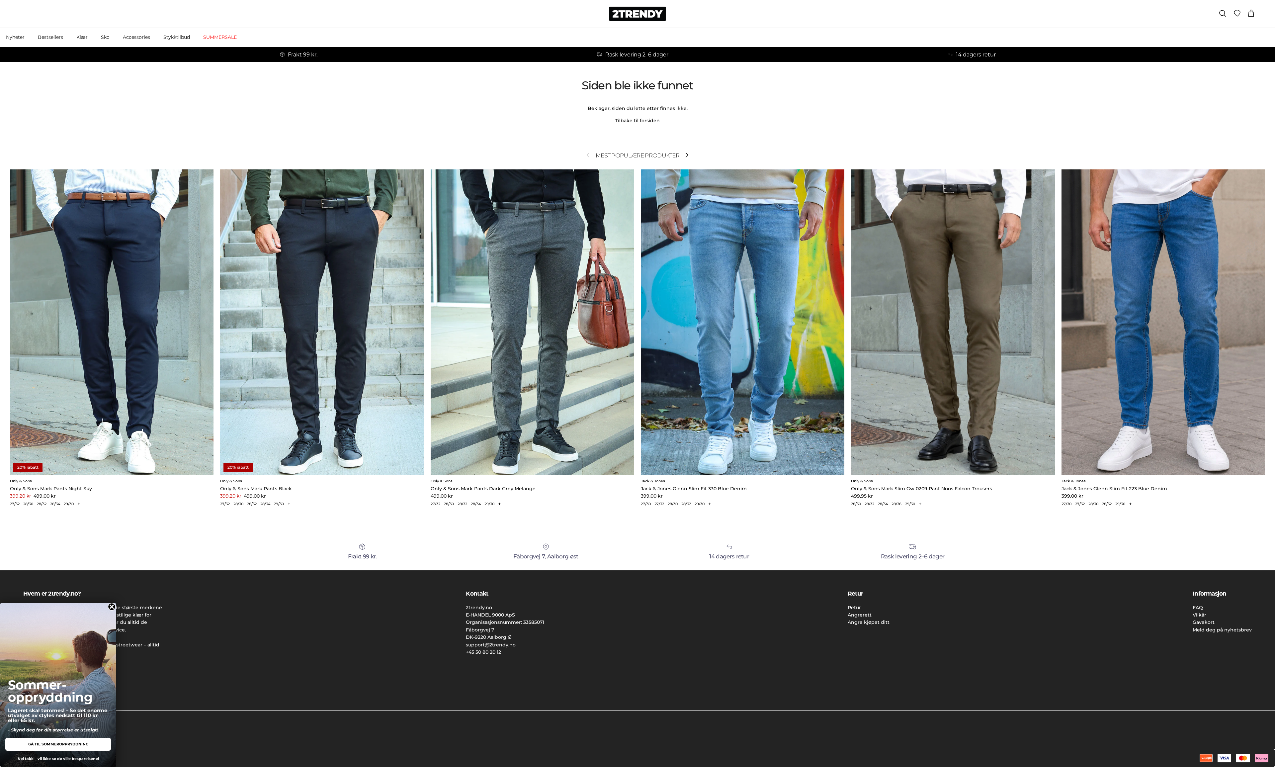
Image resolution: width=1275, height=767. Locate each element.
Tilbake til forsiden (637, 121)
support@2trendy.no (491, 645)
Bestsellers (50, 37)
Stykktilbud (176, 37)
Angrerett (860, 615)
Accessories (136, 37)
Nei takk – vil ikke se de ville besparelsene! (58, 758)
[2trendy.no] (637, 14)
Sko (105, 37)
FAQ (1198, 608)
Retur (854, 608)
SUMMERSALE (220, 37)
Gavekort (1204, 622)
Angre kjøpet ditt (869, 622)
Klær (82, 37)
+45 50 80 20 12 (483, 652)
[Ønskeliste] (1237, 13)
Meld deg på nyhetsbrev (1222, 630)
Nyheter (15, 37)
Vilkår (1199, 615)
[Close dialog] (112, 607)
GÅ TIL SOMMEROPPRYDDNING (58, 744)
